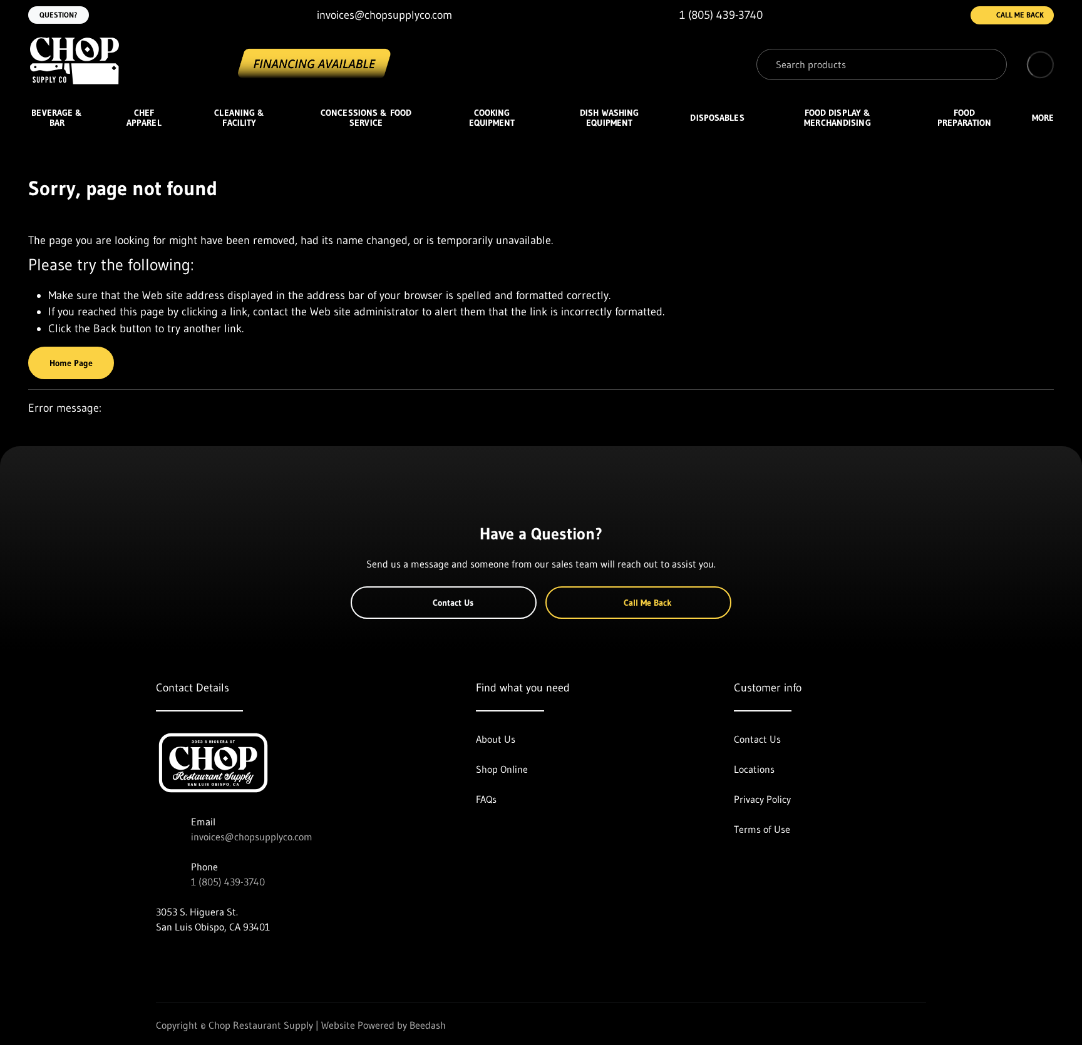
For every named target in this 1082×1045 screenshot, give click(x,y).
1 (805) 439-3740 (228, 881)
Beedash (428, 1025)
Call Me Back (1020, 14)
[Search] (988, 64)
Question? (58, 14)
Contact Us (453, 602)
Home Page (71, 363)
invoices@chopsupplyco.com (251, 836)
